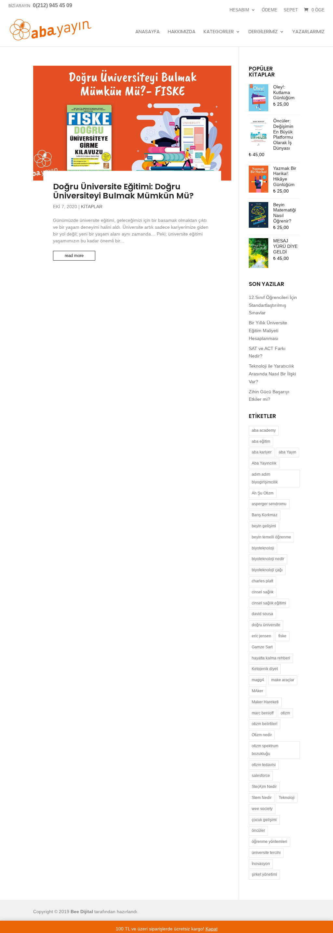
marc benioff (262, 713)
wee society (262, 808)
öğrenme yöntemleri (269, 841)
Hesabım (239, 9)
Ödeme (269, 9)
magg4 (258, 680)
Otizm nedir (262, 735)
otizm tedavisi (264, 765)
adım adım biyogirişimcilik (265, 478)
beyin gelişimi (264, 526)
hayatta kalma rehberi (271, 658)
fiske (282, 636)
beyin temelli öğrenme (271, 537)
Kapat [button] (212, 928)
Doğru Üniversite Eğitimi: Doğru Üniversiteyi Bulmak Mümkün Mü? (123, 191)
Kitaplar (91, 206)
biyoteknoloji (263, 548)
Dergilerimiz (263, 32)
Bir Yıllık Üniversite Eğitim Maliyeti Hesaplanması (268, 330)
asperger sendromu (269, 504)
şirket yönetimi (264, 874)
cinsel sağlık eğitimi (269, 603)
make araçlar (282, 680)
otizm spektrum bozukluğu (265, 750)
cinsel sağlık (262, 592)
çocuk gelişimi (264, 820)
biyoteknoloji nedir (268, 559)
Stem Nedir (262, 797)
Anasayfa (147, 32)
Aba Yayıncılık (264, 463)
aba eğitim (261, 441)
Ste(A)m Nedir (264, 786)
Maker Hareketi (265, 702)
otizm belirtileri (264, 724)
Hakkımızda (181, 32)
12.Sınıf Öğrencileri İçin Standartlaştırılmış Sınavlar (273, 305)
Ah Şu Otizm (262, 493)
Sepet (291, 9)
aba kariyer (262, 452)
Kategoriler (219, 32)
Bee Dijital (82, 911)
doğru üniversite (266, 625)
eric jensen (261, 636)
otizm (285, 713)
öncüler (258, 830)
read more (74, 255)
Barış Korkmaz (264, 515)
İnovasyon (261, 863)
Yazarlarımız (308, 32)
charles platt (262, 581)
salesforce (261, 775)
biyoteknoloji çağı (267, 570)
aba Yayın (287, 452)
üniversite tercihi (266, 852)
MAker (257, 691)
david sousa (262, 614)
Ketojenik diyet (265, 669)
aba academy (264, 430)
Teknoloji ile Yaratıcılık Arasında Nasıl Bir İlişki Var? (272, 373)
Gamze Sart (262, 647)
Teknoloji (287, 797)
